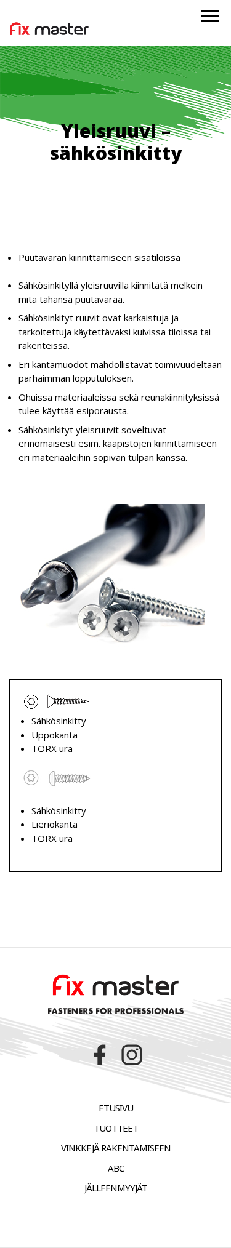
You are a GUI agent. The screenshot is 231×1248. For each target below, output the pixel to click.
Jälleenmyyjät (115, 1188)
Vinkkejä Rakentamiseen (116, 1148)
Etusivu (116, 1108)
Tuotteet (116, 1128)
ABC (116, 1168)
